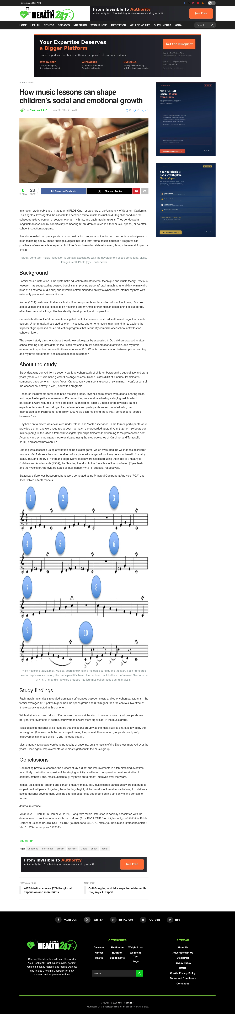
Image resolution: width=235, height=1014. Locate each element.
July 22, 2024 (60, 109)
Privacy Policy (183, 963)
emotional (47, 848)
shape (94, 848)
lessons (72, 848)
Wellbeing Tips (140, 25)
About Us (182, 947)
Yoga (178, 25)
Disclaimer (183, 957)
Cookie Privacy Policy (183, 973)
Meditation (118, 25)
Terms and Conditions (183, 978)
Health (35, 25)
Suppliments (162, 25)
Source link (26, 841)
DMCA (182, 968)
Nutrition (80, 25)
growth (60, 848)
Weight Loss (98, 25)
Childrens (33, 848)
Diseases (64, 25)
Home (23, 25)
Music (84, 848)
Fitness (49, 25)
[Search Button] (213, 25)
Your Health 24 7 (126, 1002)
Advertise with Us (183, 952)
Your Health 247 (38, 109)
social (105, 848)
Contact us (183, 983)
